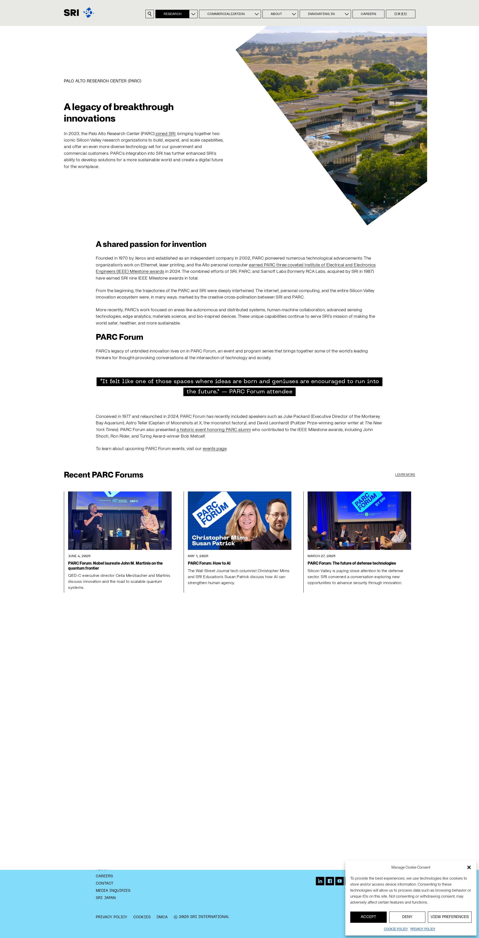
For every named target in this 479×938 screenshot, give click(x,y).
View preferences (450, 917)
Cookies (142, 917)
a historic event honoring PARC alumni (214, 429)
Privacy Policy (111, 917)
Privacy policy (422, 929)
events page (215, 448)
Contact (105, 883)
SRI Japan (106, 898)
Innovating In (321, 14)
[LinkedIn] (320, 881)
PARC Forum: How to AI (209, 563)
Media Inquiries (113, 891)
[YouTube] (339, 881)
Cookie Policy (396, 929)
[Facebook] (330, 881)
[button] (469, 867)
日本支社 (400, 14)
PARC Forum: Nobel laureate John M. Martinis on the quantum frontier (115, 565)
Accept (368, 917)
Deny (407, 917)
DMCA (162, 917)
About (276, 14)
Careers (368, 14)
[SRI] (79, 12)
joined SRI (165, 133)
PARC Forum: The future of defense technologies (352, 563)
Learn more (405, 474)
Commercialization (226, 14)
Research (172, 14)
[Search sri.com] (150, 14)
